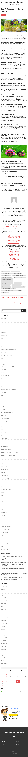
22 (21, 679)
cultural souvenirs (6, 273)
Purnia (2, 498)
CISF (2, 395)
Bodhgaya (3, 364)
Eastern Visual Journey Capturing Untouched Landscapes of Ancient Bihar (12, 569)
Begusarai (3, 329)
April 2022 (3, 632)
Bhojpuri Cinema (4, 335)
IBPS (2, 435)
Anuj (18, 17)
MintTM (16, 753)
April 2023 (3, 629)
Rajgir (2, 501)
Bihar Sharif (3, 352)
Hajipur (2, 429)
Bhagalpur (3, 332)
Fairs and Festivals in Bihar (7, 412)
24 (2, 681)
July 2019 (3, 657)
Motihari (3, 472)
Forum (17, 744)
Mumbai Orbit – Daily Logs (14, 243)
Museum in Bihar (4, 481)
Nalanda (3, 486)
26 (10, 681)
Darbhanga (3, 398)
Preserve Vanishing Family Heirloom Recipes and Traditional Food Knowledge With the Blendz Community (13, 564)
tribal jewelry (5, 292)
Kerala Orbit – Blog (14, 257)
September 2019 (4, 652)
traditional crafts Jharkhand (8, 288)
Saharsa (3, 515)
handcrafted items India (19, 275)
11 (6, 676)
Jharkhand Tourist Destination (8, 455)
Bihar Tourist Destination (6, 355)
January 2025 (4, 615)
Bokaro (2, 372)
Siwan (2, 521)
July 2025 (3, 606)
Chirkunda (3, 392)
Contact (4, 744)
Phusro (2, 495)
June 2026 (3, 592)
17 (2, 679)
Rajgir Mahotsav (4, 503)
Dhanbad (3, 406)
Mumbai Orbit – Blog (14, 259)
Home (3, 741)
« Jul (2, 685)
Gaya (2, 424)
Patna (2, 492)
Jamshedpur (4, 438)
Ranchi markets (6, 285)
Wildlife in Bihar (4, 549)
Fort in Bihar (3, 415)
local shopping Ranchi (7, 281)
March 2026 (3, 598)
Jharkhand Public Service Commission (9, 452)
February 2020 (4, 637)
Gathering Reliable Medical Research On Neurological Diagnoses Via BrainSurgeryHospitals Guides (13, 558)
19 (10, 679)
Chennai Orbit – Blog (14, 254)
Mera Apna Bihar (14, 258)
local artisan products (7, 279)
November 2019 (4, 646)
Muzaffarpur (4, 484)
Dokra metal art (17, 273)
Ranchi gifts (18, 283)
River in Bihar (4, 512)
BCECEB (2, 327)
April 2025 (3, 612)
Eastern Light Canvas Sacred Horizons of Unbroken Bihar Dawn (14, 573)
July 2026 (3, 589)
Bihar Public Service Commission (8, 349)
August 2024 (4, 623)
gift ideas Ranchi (6, 275)
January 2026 (4, 603)
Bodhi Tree (3, 369)
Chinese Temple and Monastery (8, 389)
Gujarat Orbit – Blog (14, 255)
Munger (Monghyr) (5, 478)
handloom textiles (6, 277)
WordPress (25, 755)
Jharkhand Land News (6, 449)
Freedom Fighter (4, 421)
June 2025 (3, 609)
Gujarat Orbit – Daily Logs (14, 239)
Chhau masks (16, 271)
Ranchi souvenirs (17, 285)
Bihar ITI (2, 344)
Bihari (2, 358)
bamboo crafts (5, 271)
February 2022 (4, 635)
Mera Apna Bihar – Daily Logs (14, 241)
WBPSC (2, 546)
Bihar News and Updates (6, 346)
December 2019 (4, 643)
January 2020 (4, 640)
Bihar (2, 338)
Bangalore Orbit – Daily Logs (14, 235)
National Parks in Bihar (6, 489)
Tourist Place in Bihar (5, 529)
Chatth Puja (3, 384)
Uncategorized (4, 532)
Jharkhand (3, 444)
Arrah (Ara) (3, 318)
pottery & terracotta (7, 283)
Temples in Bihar (4, 523)
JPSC (2, 461)
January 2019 (4, 663)
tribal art (19, 290)
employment (4, 409)
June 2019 (3, 660)
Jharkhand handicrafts (19, 277)
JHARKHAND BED (4, 446)
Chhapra (3, 386)
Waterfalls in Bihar (5, 543)
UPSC (2, 535)
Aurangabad (4, 321)
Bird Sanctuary (4, 361)
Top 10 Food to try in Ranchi (19, 303)
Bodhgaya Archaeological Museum (9, 366)
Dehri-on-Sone (4, 401)
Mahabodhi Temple (5, 466)
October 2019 (4, 649)
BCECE (2, 324)
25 (6, 681)
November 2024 (4, 617)
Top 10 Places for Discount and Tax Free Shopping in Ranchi (12, 298)
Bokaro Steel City (5, 375)
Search (23, 310)
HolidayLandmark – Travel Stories (14, 226)
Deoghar (3, 404)
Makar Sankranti (4, 469)
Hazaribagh (3, 432)
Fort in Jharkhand (5, 418)
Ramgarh (3, 506)
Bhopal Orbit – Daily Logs (14, 236)
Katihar (2, 464)
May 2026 (3, 595)
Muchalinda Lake (5, 475)
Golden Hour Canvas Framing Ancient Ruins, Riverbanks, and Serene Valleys (12, 578)
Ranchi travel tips (6, 286)
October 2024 (4, 620)
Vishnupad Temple (5, 541)
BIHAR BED (3, 341)
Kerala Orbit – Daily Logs (14, 240)
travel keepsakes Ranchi (7, 290)
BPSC (2, 378)
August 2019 (3, 655)
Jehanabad (3, 441)
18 (6, 679)
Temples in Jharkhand (6, 526)
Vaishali (2, 538)
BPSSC (2, 381)
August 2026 (4, 586)
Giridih (2, 426)
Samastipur (3, 518)
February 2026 (4, 600)
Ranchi (3, 14)
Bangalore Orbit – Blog (14, 251)
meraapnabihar (14, 2)
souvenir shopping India (19, 286)
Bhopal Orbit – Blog (14, 252)
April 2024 (3, 626)
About (17, 741)
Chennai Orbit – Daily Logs (14, 237)
